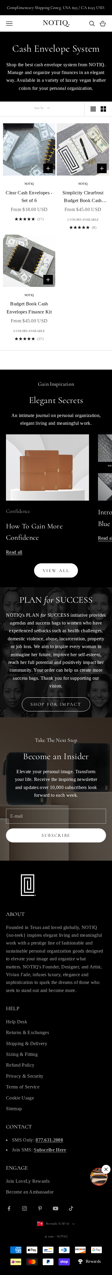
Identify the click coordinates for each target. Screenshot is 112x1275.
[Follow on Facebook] (9, 1208)
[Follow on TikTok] (71, 1208)
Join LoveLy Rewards (28, 1181)
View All (56, 570)
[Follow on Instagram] (24, 1208)
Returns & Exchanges (27, 1032)
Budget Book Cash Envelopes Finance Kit (29, 307)
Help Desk (16, 1021)
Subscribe (56, 835)
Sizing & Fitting (22, 1054)
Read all (14, 552)
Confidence (18, 511)
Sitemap (14, 1108)
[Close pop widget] (106, 1169)
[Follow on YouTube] (56, 1208)
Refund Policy (20, 1065)
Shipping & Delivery (26, 1043)
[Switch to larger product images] (93, 109)
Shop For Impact (56, 704)
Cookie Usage (20, 1097)
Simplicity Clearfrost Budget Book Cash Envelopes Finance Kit (82, 197)
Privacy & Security (25, 1076)
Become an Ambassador (29, 1191)
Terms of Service (22, 1086)
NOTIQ (29, 183)
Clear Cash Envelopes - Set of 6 (29, 196)
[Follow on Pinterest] (40, 1208)
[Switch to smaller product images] (103, 109)
